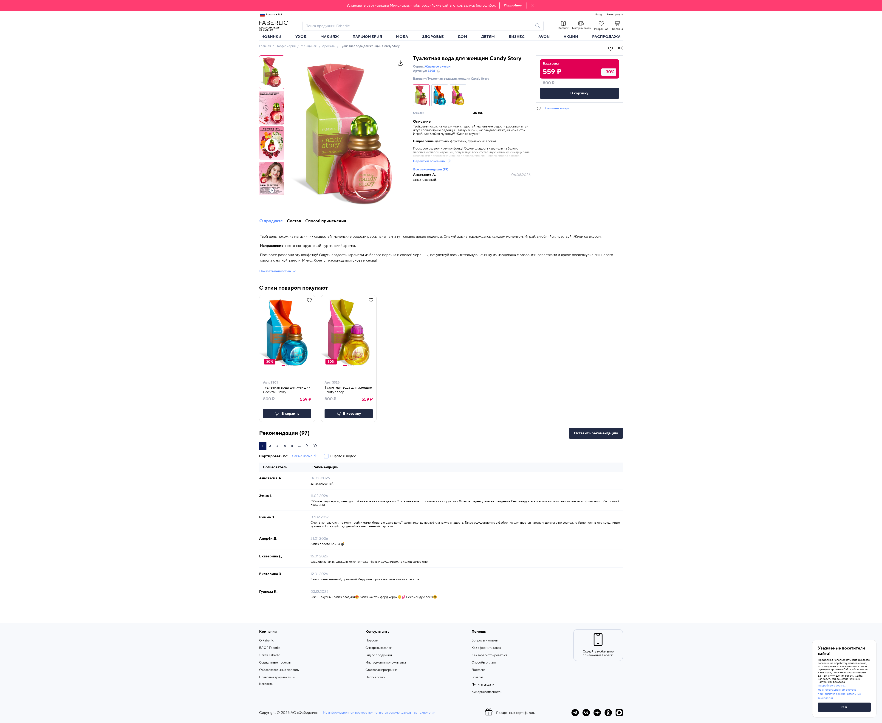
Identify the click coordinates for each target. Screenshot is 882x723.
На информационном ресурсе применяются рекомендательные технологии (379, 713)
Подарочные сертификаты (515, 713)
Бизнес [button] (517, 36)
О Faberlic (266, 640)
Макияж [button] (329, 36)
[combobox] (419, 26)
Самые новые (302, 456)
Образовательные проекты (279, 670)
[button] (441, 5)
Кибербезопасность (486, 692)
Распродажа (606, 36)
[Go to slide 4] (290, 365)
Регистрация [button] (615, 14)
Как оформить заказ (486, 648)
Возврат (477, 677)
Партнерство (375, 677)
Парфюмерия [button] (367, 36)
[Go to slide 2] (286, 365)
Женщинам (308, 46)
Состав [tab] (294, 221)
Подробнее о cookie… (832, 685)
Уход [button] (300, 36)
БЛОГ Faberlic (269, 648)
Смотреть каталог (378, 648)
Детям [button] (488, 36)
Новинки (271, 36)
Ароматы (328, 46)
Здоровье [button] (433, 36)
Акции (571, 36)
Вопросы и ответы (485, 640)
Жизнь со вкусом (437, 67)
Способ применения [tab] (325, 221)
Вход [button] (598, 14)
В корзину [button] (290, 413)
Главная (265, 46)
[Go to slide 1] (283, 365)
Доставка (478, 670)
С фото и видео (343, 456)
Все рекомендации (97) (430, 169)
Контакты (266, 684)
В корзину (579, 93)
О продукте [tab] (271, 221)
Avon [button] (544, 36)
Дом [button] (462, 36)
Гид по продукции (378, 655)
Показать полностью (275, 271)
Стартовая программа (381, 670)
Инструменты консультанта (385, 663)
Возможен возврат (557, 108)
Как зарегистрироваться (489, 655)
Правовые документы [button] (275, 677)
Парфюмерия (286, 46)
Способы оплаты (484, 663)
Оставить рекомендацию (596, 433)
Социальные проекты (275, 663)
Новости (371, 640)
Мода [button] (402, 36)
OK (844, 707)
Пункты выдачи (483, 685)
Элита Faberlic (269, 655)
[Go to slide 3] (288, 365)
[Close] (533, 5)
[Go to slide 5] (292, 365)
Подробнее (513, 5)
